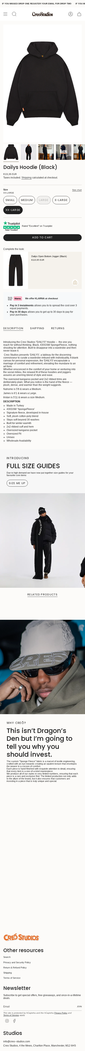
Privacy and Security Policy (17, 962)
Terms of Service (11, 978)
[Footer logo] (21, 937)
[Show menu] (5, 14)
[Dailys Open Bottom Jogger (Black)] (15, 270)
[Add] (75, 282)
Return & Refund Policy (15, 967)
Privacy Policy (60, 1013)
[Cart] (79, 14)
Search (7, 957)
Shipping (26, 177)
